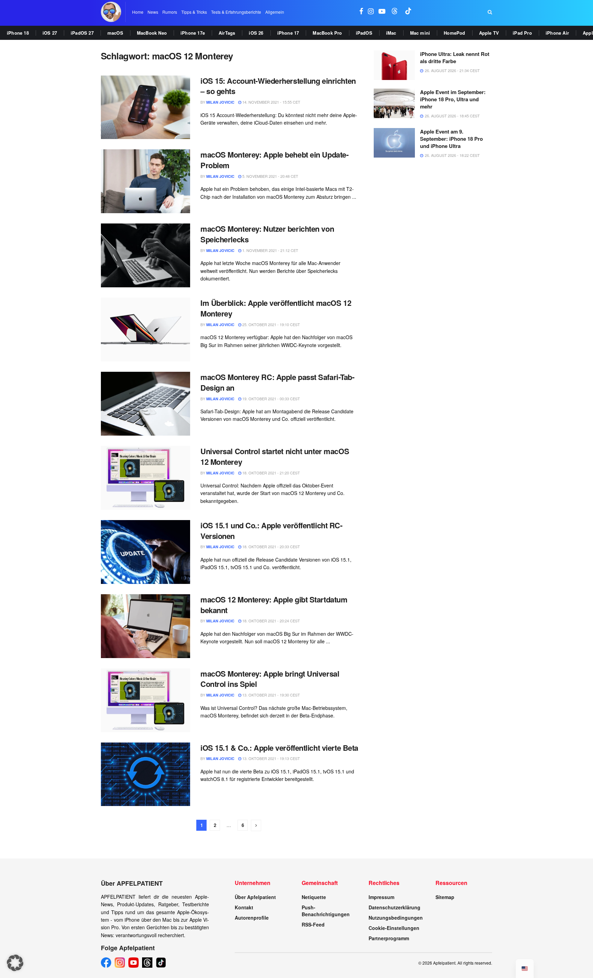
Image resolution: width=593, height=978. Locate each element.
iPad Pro (522, 33)
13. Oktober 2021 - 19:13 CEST (270, 758)
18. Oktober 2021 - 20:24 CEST (270, 620)
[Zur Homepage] (111, 12)
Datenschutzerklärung (394, 907)
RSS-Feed (313, 924)
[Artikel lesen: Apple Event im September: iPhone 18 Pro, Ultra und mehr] (394, 103)
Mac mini (420, 33)
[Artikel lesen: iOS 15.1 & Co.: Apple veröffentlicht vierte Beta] (145, 774)
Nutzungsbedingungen (396, 917)
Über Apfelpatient (255, 897)
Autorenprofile (252, 917)
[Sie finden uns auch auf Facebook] (361, 12)
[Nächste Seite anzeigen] (256, 825)
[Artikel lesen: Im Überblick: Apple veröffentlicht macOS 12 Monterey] (145, 329)
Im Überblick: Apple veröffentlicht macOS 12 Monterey (275, 308)
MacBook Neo (152, 33)
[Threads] (147, 962)
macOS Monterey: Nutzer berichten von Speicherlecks (267, 234)
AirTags (227, 33)
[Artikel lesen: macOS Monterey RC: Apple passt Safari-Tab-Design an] (145, 404)
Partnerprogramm (389, 938)
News (153, 12)
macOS (115, 33)
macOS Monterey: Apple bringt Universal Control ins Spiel (269, 679)
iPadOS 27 (82, 33)
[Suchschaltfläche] (490, 12)
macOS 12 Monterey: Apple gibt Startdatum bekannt (273, 604)
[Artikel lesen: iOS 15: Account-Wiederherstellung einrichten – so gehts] (145, 107)
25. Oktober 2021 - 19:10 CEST (270, 324)
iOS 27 (50, 33)
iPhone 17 (288, 33)
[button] (15, 963)
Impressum (381, 897)
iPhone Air (557, 33)
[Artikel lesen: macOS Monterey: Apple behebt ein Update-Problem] (145, 181)
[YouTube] (133, 962)
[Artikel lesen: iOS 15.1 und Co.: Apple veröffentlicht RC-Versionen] (145, 552)
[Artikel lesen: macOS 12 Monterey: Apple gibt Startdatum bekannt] (145, 626)
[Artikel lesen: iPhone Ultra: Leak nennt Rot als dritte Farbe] (394, 65)
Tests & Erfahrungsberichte (236, 12)
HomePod (454, 33)
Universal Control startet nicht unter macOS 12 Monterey (274, 456)
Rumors (169, 12)
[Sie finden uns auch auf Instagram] (371, 12)
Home (137, 12)
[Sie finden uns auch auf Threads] (394, 12)
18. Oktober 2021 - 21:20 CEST (270, 472)
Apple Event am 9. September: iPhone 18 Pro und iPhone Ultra (451, 139)
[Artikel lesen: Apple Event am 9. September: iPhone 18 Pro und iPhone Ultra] (394, 143)
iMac (391, 33)
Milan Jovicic (220, 102)
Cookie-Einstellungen (394, 927)
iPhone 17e (193, 33)
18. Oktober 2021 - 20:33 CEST (270, 546)
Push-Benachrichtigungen (326, 911)
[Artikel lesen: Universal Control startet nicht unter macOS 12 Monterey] (145, 478)
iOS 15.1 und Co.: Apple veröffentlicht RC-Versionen (271, 530)
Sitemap (444, 897)
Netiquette (314, 897)
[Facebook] (106, 962)
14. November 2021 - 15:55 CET (270, 102)
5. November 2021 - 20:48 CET (269, 176)
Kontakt (244, 907)
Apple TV (489, 33)
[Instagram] (120, 962)
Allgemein (274, 12)
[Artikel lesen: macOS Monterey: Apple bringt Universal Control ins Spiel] (145, 700)
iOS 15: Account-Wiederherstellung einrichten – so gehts (278, 86)
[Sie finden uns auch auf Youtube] (382, 12)
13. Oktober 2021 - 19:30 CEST (270, 695)
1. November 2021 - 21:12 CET (269, 250)
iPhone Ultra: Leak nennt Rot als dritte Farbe (454, 57)
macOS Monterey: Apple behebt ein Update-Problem (274, 160)
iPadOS (364, 33)
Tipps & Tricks (194, 12)
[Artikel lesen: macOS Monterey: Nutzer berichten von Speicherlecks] (145, 255)
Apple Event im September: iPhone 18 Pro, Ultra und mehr (453, 99)
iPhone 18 (18, 33)
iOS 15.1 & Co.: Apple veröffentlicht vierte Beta (279, 747)
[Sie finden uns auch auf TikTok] (408, 12)
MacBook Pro (327, 33)
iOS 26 (256, 33)
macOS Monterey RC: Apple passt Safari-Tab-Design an (277, 382)
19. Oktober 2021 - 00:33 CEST (270, 398)
